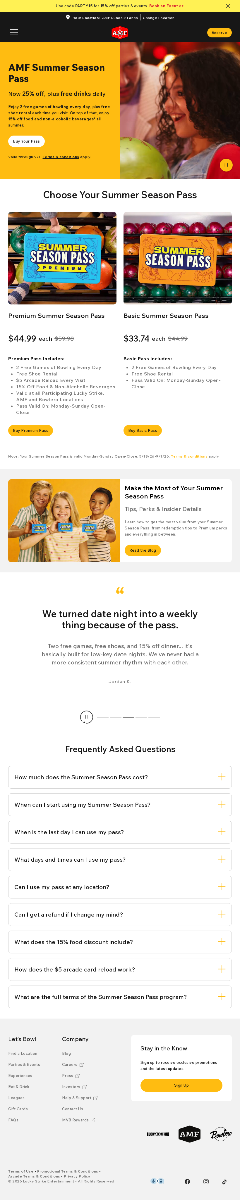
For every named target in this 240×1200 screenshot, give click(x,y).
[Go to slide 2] (115, 717)
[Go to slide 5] (154, 717)
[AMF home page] (120, 32)
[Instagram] (206, 1181)
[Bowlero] (221, 1134)
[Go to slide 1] (103, 717)
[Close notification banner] (229, 6)
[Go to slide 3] (128, 717)
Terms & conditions (189, 456)
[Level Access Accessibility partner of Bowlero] (157, 1181)
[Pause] (226, 165)
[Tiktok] (224, 1182)
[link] (219, 32)
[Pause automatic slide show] (86, 717)
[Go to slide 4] (141, 717)
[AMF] (189, 1134)
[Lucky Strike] (158, 1134)
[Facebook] (187, 1181)
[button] (62, 258)
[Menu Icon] (14, 32)
